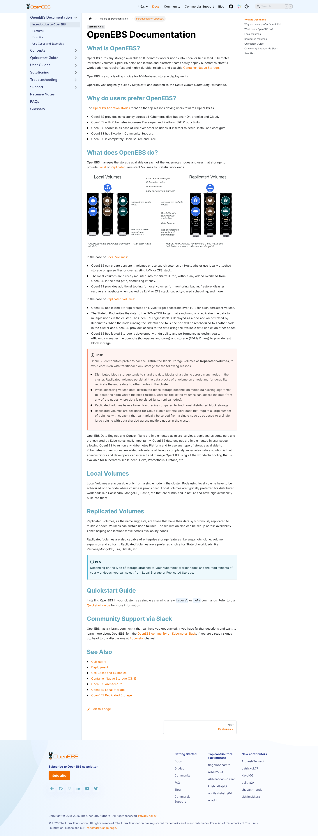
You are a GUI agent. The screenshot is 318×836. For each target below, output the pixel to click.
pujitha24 (248, 782)
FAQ (177, 782)
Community (172, 6)
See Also (249, 53)
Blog (221, 6)
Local (102, 167)
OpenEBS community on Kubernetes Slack (166, 633)
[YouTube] (87, 788)
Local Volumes (117, 257)
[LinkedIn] (78, 788)
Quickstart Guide (254, 43)
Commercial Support (199, 6)
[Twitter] (96, 788)
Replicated (118, 167)
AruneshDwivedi (253, 761)
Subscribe (59, 775)
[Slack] (239, 6)
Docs (156, 6)
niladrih (213, 800)
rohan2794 (215, 772)
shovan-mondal (252, 789)
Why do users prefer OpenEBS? (262, 24)
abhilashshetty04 (220, 793)
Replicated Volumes (120, 299)
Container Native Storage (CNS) (113, 678)
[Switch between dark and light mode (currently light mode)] (247, 6)
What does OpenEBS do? (258, 29)
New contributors (254, 754)
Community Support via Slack (261, 48)
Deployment (99, 667)
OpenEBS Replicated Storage (111, 695)
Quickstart (98, 662)
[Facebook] (52, 788)
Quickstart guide (98, 605)
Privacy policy (147, 816)
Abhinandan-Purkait (222, 779)
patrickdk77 (250, 768)
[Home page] (90, 19)
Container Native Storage (201, 67)
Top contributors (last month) (220, 756)
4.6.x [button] (141, 6)
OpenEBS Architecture (106, 684)
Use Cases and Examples (108, 673)
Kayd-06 (248, 775)
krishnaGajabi (217, 786)
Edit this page (101, 709)
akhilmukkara (251, 796)
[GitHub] (231, 6)
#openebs (137, 638)
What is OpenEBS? (255, 19)
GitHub (179, 768)
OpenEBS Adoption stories (111, 108)
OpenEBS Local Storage (108, 690)
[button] (54, 17)
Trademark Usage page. (101, 828)
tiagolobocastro (219, 765)
